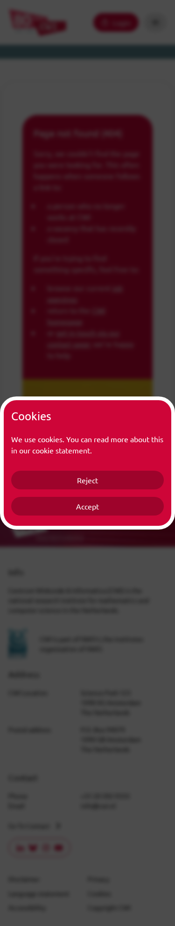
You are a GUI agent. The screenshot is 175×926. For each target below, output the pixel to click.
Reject (87, 480)
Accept (87, 506)
